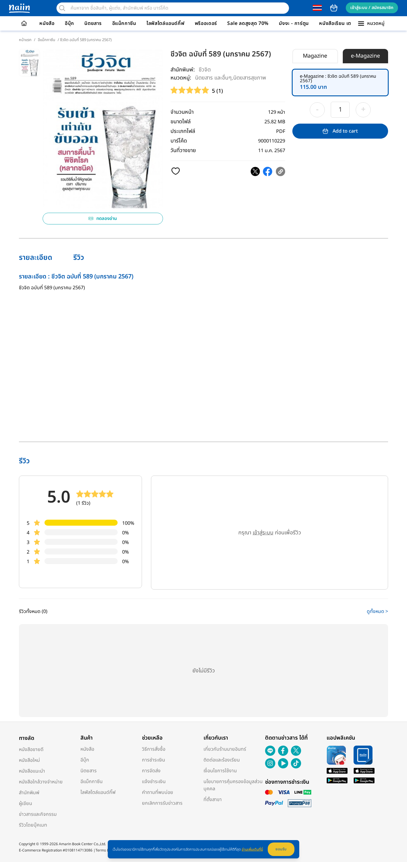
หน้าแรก (25, 40)
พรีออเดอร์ (206, 23)
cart (333, 7)
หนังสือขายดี (31, 749)
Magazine (315, 56)
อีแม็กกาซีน (124, 23)
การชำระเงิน (153, 760)
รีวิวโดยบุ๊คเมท (33, 825)
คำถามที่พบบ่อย (157, 792)
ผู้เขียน (25, 803)
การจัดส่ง (151, 770)
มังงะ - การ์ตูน (294, 23)
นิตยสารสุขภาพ (249, 77)
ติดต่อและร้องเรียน (222, 760)
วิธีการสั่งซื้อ (153, 749)
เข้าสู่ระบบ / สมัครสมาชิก (371, 8)
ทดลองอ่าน (106, 218)
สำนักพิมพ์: (182, 70)
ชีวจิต (205, 69)
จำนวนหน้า (182, 112)
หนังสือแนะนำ (32, 771)
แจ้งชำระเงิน (154, 781)
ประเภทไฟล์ (182, 131)
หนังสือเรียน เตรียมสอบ (344, 23)
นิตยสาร (93, 23)
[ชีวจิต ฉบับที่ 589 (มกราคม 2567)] (255, 171)
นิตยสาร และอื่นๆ (213, 77)
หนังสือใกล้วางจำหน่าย (41, 781)
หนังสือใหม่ (29, 760)
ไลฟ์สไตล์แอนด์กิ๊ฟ (165, 23)
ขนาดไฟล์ (180, 122)
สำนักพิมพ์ (29, 792)
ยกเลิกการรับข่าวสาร (162, 803)
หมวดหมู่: (180, 78)
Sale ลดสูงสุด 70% (248, 23)
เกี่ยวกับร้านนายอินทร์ (225, 749)
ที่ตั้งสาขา (213, 799)
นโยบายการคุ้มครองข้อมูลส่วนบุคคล (233, 785)
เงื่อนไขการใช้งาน (220, 770)
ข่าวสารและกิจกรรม (38, 814)
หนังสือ (46, 23)
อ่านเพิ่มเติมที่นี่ (252, 849)
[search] (62, 8)
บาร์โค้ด (178, 141)
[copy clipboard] (280, 171)
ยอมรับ (281, 849)
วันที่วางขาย (183, 150)
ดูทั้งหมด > (377, 611)
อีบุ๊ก (69, 23)
